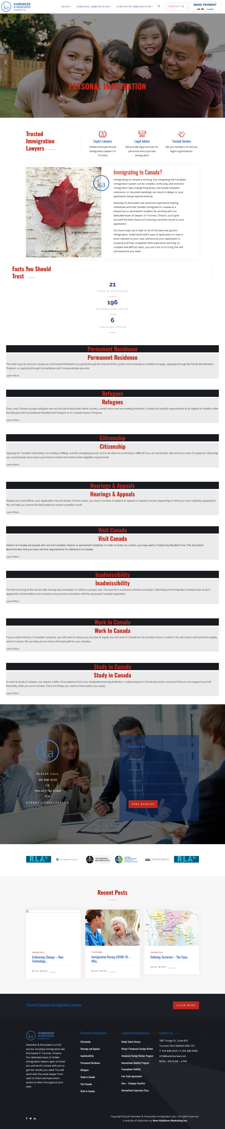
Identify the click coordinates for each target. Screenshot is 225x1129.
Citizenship (96, 952)
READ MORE (40, 971)
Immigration (38, 952)
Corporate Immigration (133, 6)
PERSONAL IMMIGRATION (93, 6)
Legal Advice (142, 141)
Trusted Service (181, 141)
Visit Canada (86, 1084)
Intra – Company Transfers (133, 1083)
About (65, 6)
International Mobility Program (135, 1063)
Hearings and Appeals (90, 1049)
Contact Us (176, 6)
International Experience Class (135, 1090)
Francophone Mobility (131, 1069)
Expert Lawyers (103, 141)
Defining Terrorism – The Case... (169, 956)
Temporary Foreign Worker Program (137, 1056)
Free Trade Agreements (131, 1076)
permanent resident (52, 457)
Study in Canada (88, 1077)
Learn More (12, 375)
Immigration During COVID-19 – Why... (110, 958)
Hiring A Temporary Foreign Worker (137, 1049)
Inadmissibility (87, 1056)
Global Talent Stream (131, 1042)
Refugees (85, 1070)
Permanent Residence (90, 1063)
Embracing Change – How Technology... (47, 958)
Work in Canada (88, 1091)
